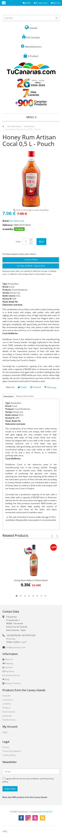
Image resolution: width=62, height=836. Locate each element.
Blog (6, 679)
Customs (8, 667)
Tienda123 (47, 811)
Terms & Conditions (11, 751)
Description (9, 396)
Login (4, 732)
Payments (9, 671)
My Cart (56, 2)
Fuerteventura (9, 719)
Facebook (36, 387)
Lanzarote (7, 715)
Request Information (25, 396)
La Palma (6, 703)
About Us (8, 659)
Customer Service (11, 675)
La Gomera (7, 699)
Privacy (5, 747)
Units (18, 241)
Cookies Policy (9, 755)
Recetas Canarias (12, 683)
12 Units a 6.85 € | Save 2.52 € (31, 265)
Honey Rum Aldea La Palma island (30, 580)
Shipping (8, 663)
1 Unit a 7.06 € (30, 259)
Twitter (23, 387)
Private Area (41, 2)
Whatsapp (51, 387)
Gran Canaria (8, 711)
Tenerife (6, 695)
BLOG (28, 2)
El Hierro (6, 707)
